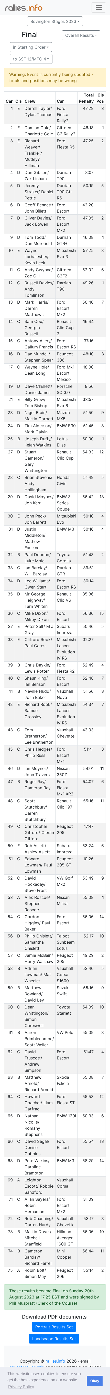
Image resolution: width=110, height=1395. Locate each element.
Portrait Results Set (54, 1326)
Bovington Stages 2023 (53, 21)
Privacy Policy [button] (21, 1387)
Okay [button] (94, 1381)
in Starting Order (29, 47)
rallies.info (55, 1361)
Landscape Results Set (54, 1338)
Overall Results (79, 35)
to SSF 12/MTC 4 (29, 59)
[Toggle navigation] (99, 7)
